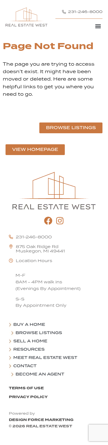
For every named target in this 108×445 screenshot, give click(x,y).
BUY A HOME (29, 324)
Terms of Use (26, 388)
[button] (97, 26)
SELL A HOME (30, 341)
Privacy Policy (28, 397)
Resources (29, 349)
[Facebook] (48, 221)
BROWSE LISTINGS (39, 333)
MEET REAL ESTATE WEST (45, 357)
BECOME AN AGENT (40, 374)
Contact (25, 366)
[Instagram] (60, 221)
